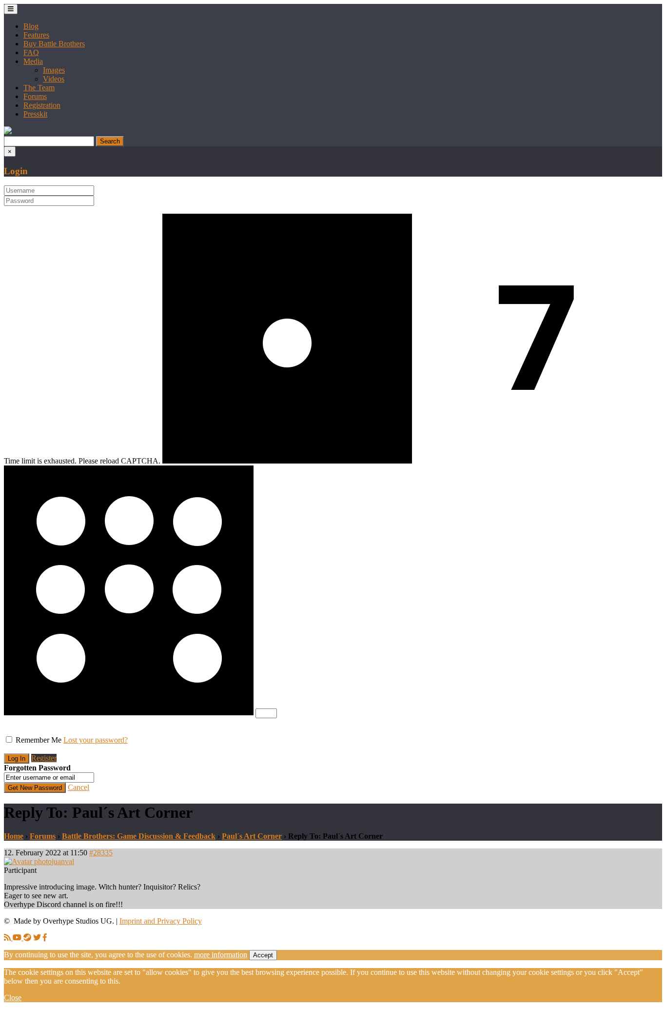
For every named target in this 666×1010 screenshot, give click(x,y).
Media (33, 61)
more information (220, 954)
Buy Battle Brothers (54, 44)
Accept (263, 955)
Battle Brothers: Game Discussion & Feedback (138, 836)
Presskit (35, 114)
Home (13, 836)
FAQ (31, 52)
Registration (41, 105)
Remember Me (38, 740)
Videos (53, 79)
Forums (35, 96)
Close (12, 997)
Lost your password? (95, 740)
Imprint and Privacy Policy (160, 921)
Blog (31, 26)
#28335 (101, 852)
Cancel (78, 787)
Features (36, 35)
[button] (8, 131)
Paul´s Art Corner (252, 836)
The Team (39, 87)
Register (44, 758)
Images (54, 70)
